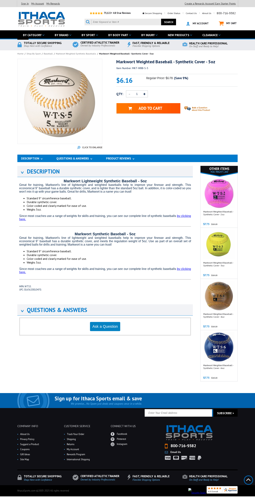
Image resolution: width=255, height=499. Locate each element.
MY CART (231, 23)
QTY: (119, 94)
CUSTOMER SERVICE (77, 426)
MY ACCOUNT (200, 23)
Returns (70, 444)
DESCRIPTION (40, 171)
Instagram (121, 444)
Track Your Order (75, 434)
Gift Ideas (25, 454)
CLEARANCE (210, 35)
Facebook (121, 434)
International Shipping (78, 459)
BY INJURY (148, 35)
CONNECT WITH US (123, 426)
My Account (37, 3)
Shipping (71, 439)
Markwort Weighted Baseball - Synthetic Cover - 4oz (218, 315)
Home (20, 53)
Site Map (24, 459)
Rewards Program (76, 454)
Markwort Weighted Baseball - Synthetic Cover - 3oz (218, 264)
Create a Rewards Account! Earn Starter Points (210, 3)
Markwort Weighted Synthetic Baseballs (76, 53)
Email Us (175, 452)
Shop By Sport (34, 53)
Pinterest (121, 439)
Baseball (48, 53)
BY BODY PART (118, 35)
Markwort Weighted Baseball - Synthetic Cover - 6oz (218, 366)
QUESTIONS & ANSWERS (53, 310)
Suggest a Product (29, 444)
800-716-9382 (226, 13)
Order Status (173, 13)
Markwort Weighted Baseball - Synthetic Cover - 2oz (218, 213)
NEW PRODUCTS (178, 35)
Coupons (25, 449)
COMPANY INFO (27, 426)
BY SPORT (88, 35)
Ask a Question (105, 326)
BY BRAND (62, 35)
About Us (206, 13)
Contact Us (191, 13)
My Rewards (53, 3)
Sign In (25, 3)
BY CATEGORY (32, 35)
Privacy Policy (27, 439)
